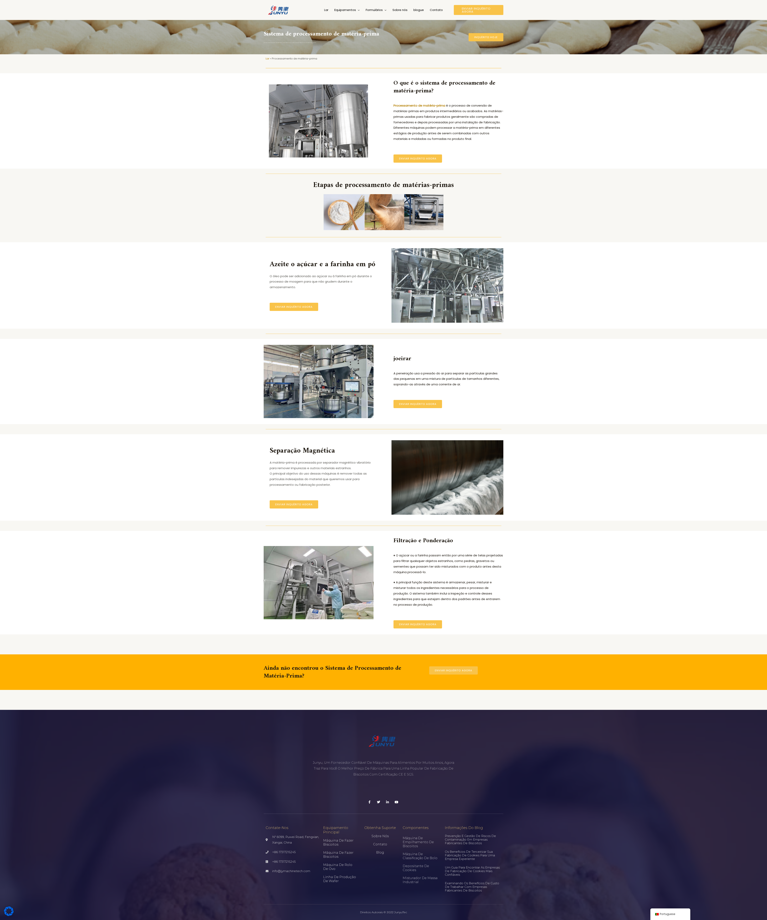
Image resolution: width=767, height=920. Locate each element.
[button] (358, 10)
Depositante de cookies (416, 868)
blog (380, 852)
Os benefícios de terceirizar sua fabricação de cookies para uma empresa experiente (470, 855)
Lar (267, 58)
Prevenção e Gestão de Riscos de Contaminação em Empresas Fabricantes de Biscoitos (470, 839)
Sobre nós (380, 836)
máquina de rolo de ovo (337, 867)
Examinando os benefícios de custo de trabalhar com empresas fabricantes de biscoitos (472, 886)
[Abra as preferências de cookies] (9, 915)
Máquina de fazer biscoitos (338, 842)
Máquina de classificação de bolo (420, 856)
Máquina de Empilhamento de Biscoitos (418, 842)
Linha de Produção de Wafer (339, 879)
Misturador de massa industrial (420, 880)
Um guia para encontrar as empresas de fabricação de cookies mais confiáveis (472, 871)
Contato (380, 844)
